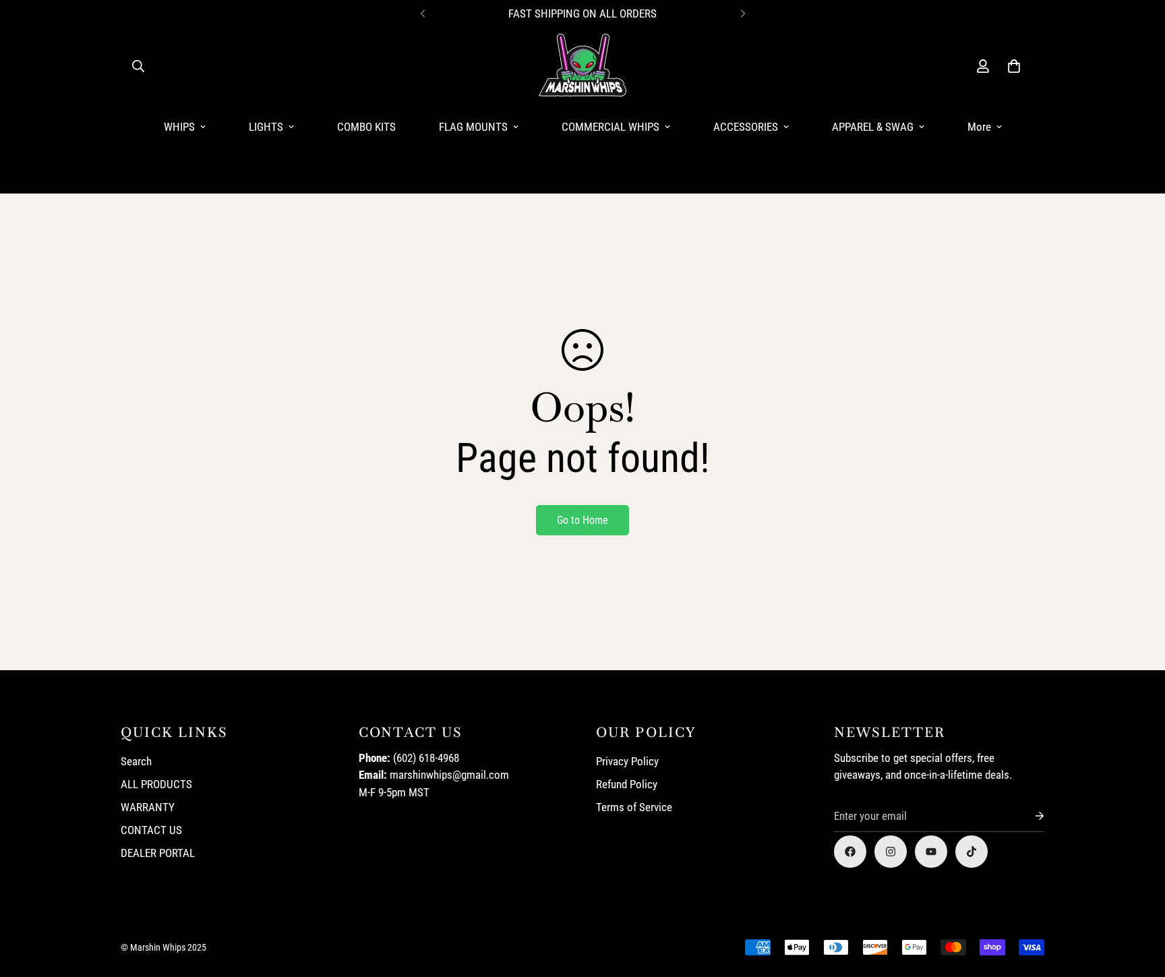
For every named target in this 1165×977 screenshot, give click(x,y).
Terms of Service (634, 807)
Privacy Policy (627, 761)
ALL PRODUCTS (156, 784)
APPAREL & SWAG (873, 127)
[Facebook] (850, 851)
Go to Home (582, 520)
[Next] (742, 13)
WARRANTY (148, 807)
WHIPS (179, 127)
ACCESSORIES (745, 127)
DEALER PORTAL (158, 853)
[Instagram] (890, 851)
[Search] (138, 66)
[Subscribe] (1028, 816)
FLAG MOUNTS (473, 127)
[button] (1013, 66)
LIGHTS (266, 127)
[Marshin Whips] (582, 66)
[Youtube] (931, 851)
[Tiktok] (971, 851)
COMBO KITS (366, 127)
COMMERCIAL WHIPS (610, 127)
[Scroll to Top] (1138, 903)
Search (136, 761)
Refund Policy (626, 784)
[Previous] (422, 13)
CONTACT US (151, 830)
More (979, 127)
